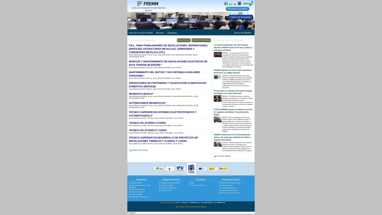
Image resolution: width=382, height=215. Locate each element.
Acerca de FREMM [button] (242, 33)
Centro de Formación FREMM (141, 33)
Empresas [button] (171, 33)
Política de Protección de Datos (195, 207)
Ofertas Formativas (238, 9)
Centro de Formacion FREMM (170, 202)
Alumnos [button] (159, 33)
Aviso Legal (180, 207)
